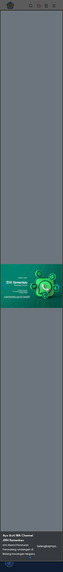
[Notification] (38, 5)
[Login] (46, 5)
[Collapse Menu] (54, 5)
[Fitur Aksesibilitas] (9, 562)
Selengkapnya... (47, 546)
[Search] (31, 5)
